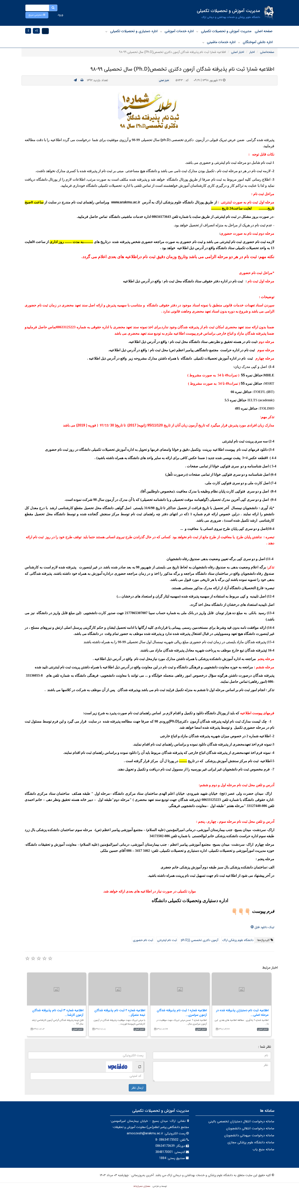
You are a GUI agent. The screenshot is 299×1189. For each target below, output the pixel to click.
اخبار (252, 52)
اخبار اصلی (237, 52)
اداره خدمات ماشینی (221, 42)
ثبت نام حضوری (143, 940)
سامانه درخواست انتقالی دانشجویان (250, 1128)
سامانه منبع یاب (263, 1149)
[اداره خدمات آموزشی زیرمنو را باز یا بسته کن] (161, 31)
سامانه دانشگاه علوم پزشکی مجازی (250, 1142)
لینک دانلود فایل (264, 927)
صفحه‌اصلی (267, 52)
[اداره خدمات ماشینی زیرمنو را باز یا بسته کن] (203, 42)
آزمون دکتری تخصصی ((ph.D (199, 940)
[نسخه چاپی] (82, 80)
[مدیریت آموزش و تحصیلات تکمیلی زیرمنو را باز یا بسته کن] (197, 31)
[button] (36, 15)
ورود (60, 14)
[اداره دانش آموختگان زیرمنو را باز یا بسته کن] (239, 42)
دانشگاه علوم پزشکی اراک (237, 940)
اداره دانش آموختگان (258, 42)
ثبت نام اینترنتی (167, 940)
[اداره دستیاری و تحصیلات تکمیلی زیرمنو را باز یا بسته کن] (106, 31)
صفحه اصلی (264, 31)
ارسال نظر (137, 1087)
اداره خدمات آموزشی (179, 31)
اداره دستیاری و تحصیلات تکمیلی (133, 31)
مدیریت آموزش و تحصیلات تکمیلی (226, 31)
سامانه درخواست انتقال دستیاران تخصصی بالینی (241, 1121)
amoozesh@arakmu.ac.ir (145, 1133)
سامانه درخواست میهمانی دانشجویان (249, 1135)
